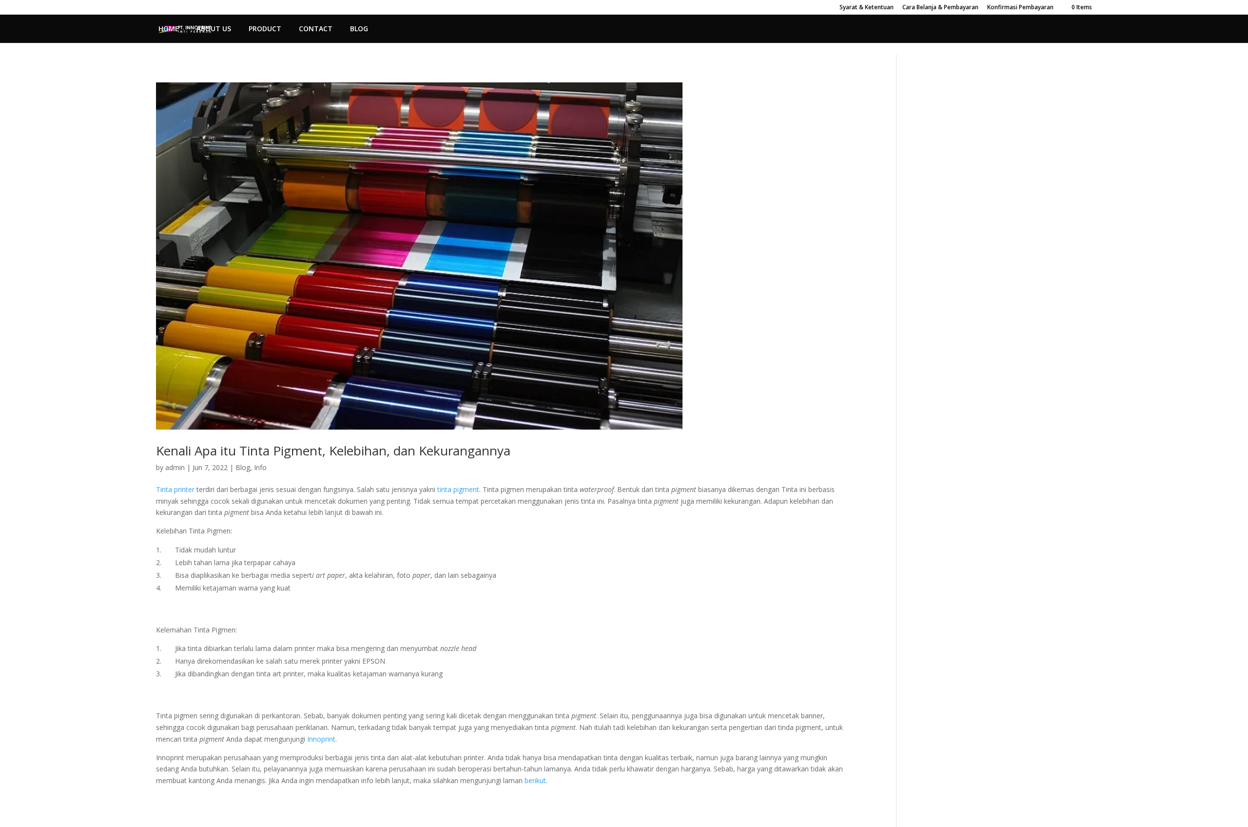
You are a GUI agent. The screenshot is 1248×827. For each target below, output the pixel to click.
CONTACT (315, 29)
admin (175, 467)
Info (260, 467)
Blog (242, 467)
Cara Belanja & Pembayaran (940, 7)
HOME (168, 29)
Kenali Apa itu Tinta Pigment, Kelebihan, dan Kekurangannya (333, 450)
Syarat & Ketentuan (866, 7)
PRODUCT (265, 29)
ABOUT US (213, 29)
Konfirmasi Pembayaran (1020, 7)
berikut (534, 780)
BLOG (359, 29)
